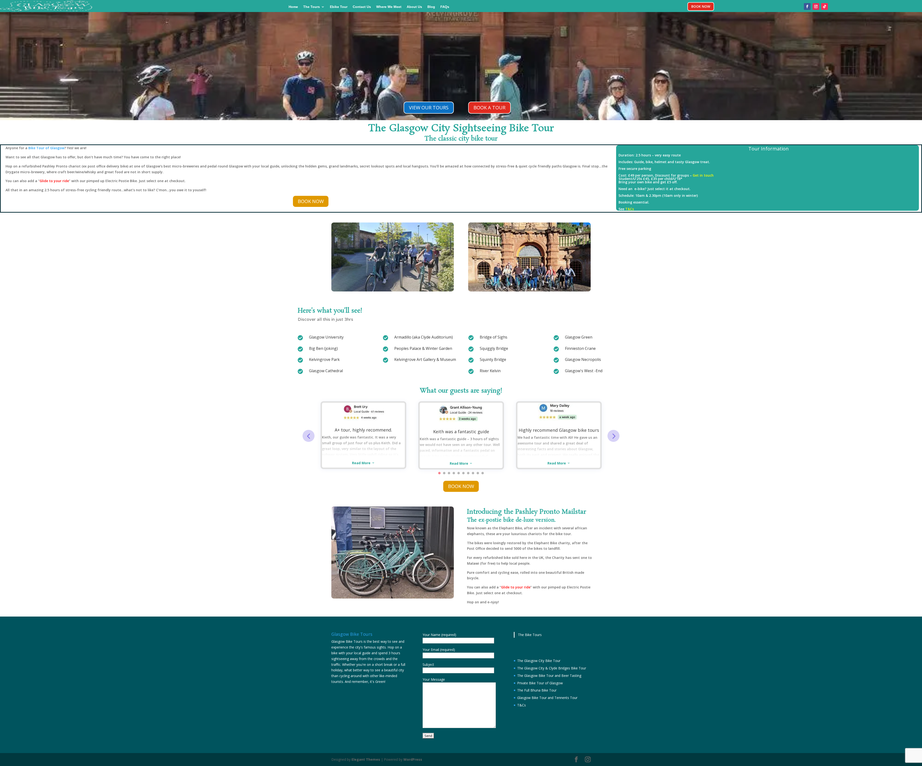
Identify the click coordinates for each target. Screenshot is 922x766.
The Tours (311, 7)
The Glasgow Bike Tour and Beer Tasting (549, 675)
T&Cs (629, 209)
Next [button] (613, 436)
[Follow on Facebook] (807, 6)
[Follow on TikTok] (824, 6)
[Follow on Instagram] (816, 6)
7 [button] (468, 473)
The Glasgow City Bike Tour (538, 660)
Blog (431, 7)
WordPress (412, 759)
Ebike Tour (338, 7)
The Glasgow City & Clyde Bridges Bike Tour (551, 668)
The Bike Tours (530, 634)
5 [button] (458, 473)
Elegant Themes (366, 759)
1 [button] (439, 473)
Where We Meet (388, 7)
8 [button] (473, 473)
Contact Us (362, 7)
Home (293, 7)
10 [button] (482, 473)
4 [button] (454, 473)
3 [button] (449, 473)
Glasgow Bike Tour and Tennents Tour (547, 697)
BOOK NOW (700, 6)
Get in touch (703, 175)
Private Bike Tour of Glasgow (540, 683)
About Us (414, 7)
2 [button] (444, 473)
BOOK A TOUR (489, 107)
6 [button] (463, 473)
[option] (363, 435)
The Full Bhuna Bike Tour (537, 690)
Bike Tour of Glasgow (46, 148)
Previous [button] (309, 436)
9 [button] (478, 473)
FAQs (444, 7)
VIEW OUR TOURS (429, 107)
